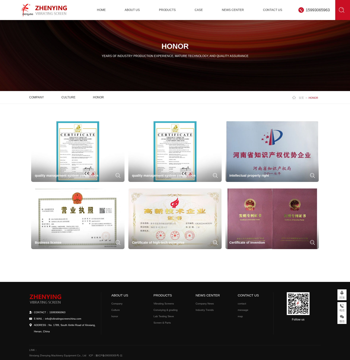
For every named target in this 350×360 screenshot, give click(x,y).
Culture (68, 97)
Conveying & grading (165, 309)
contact (242, 303)
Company (36, 97)
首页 (301, 97)
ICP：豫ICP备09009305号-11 (105, 355)
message (243, 309)
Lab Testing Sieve (163, 316)
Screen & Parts (162, 322)
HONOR (313, 97)
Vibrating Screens (163, 303)
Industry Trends (205, 309)
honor (98, 97)
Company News (205, 303)
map (240, 316)
